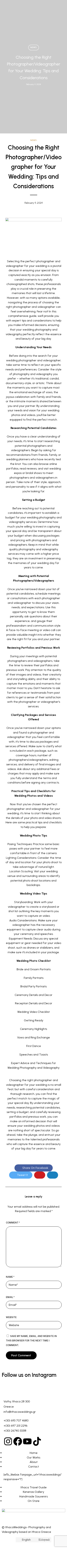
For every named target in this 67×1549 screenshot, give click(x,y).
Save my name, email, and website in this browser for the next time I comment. (31, 1341)
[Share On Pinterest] (39, 1175)
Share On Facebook (35, 1168)
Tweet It (22, 1175)
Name (10, 1277)
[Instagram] (8, 1441)
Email (10, 1297)
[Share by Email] (52, 1175)
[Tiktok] (37, 1441)
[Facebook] (17, 1441)
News (33, 47)
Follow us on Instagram (29, 1375)
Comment (13, 1222)
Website (11, 1317)
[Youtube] (27, 1441)
